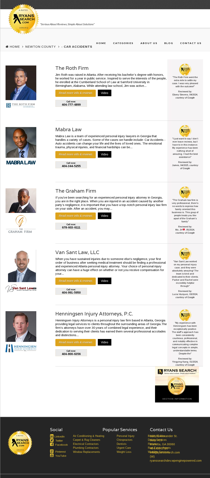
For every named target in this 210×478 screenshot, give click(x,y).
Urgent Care (124, 447)
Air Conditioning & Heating (88, 435)
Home (101, 43)
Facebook (61, 444)
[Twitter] (52, 440)
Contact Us (190, 43)
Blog (168, 43)
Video (104, 93)
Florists (152, 443)
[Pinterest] (52, 451)
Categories (123, 43)
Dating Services (157, 439)
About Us (148, 43)
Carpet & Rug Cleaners (86, 439)
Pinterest (60, 451)
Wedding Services (158, 451)
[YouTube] (52, 455)
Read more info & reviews (75, 93)
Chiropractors (124, 439)
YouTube (60, 455)
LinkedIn (60, 436)
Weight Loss (124, 451)
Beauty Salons (156, 435)
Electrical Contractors (86, 443)
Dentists (122, 443)
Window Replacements (86, 451)
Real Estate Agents (159, 447)
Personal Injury (126, 435)
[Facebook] (52, 444)
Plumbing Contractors (86, 447)
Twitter (59, 440)
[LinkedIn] (52, 436)
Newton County (40, 46)
